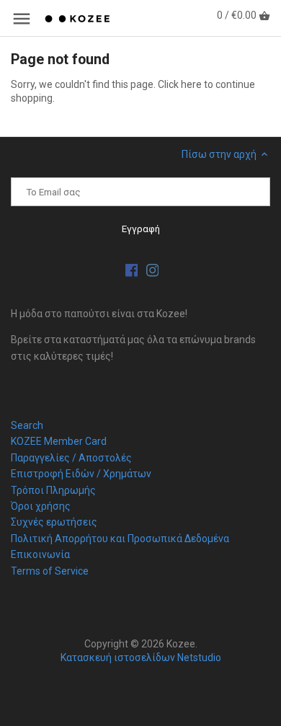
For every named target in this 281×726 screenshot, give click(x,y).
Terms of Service (50, 571)
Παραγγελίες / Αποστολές (71, 458)
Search (27, 425)
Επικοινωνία (40, 554)
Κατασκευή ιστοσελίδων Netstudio (141, 657)
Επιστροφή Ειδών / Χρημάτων (81, 473)
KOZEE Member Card (59, 441)
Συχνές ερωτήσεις (54, 522)
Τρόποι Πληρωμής (53, 490)
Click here (180, 84)
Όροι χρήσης (41, 506)
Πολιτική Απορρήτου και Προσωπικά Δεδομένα (120, 538)
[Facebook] (131, 270)
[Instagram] (152, 270)
